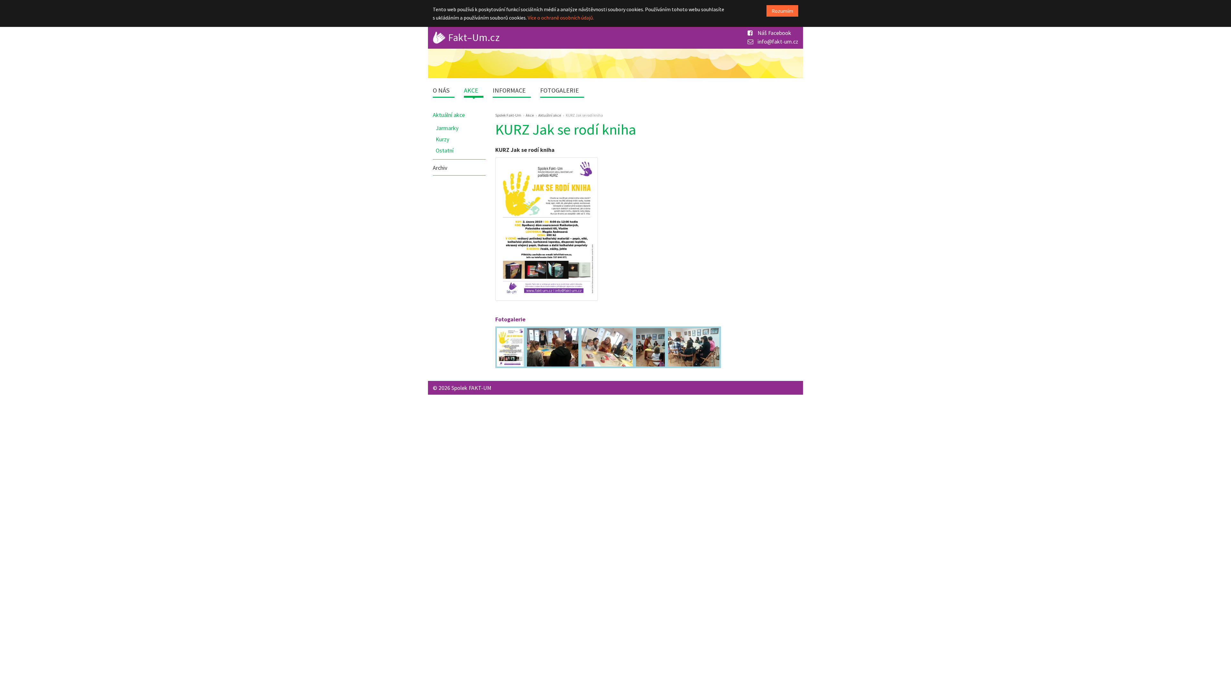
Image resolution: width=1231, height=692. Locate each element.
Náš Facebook (773, 33)
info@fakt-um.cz (777, 41)
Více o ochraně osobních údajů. (561, 17)
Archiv (440, 167)
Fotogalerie (559, 90)
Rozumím (782, 11)
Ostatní (445, 150)
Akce (471, 90)
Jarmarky (447, 128)
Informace (509, 90)
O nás (441, 90)
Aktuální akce (449, 115)
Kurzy (442, 139)
